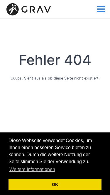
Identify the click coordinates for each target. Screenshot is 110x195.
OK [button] (55, 184)
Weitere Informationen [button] (32, 169)
